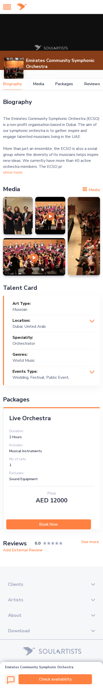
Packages (64, 84)
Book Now (48, 524)
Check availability (55, 679)
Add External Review (23, 550)
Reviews (92, 84)
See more (90, 542)
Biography (12, 84)
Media (38, 84)
